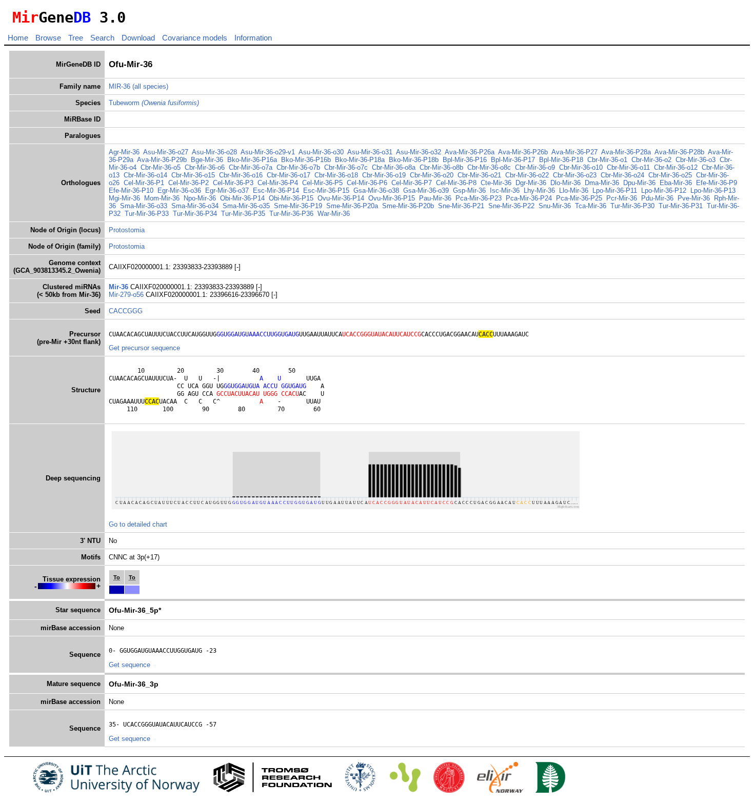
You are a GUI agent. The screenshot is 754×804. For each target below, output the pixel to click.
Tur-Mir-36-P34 (195, 213)
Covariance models (194, 37)
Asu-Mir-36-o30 (321, 152)
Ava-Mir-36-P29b (162, 160)
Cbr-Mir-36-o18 (336, 175)
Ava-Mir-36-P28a (626, 152)
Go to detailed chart (138, 524)
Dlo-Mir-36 (565, 183)
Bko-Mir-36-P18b (414, 160)
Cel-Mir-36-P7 (411, 183)
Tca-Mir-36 (590, 206)
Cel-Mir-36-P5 (322, 183)
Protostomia (127, 230)
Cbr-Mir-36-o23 (575, 175)
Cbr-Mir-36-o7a (250, 167)
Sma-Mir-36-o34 (195, 206)
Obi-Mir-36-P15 (291, 198)
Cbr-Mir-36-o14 (145, 175)
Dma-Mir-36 (602, 183)
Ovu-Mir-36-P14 (341, 198)
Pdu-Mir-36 (657, 198)
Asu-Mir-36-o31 (369, 152)
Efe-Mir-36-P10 (131, 190)
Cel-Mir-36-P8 (456, 183)
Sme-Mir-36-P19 (298, 206)
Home (18, 37)
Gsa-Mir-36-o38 (376, 190)
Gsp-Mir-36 (469, 190)
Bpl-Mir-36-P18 (561, 160)
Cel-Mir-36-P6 (367, 183)
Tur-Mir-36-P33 (147, 213)
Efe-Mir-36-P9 (716, 183)
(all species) (150, 86)
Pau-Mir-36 (435, 198)
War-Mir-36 (334, 213)
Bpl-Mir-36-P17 (513, 160)
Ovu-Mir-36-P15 (391, 198)
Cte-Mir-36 (496, 183)
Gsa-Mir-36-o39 (426, 190)
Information (253, 37)
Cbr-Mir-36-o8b (441, 167)
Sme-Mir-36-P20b (408, 206)
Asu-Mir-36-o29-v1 (268, 152)
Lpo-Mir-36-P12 (663, 190)
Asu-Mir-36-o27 (165, 152)
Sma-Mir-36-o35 (246, 206)
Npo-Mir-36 (200, 198)
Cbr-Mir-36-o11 (628, 167)
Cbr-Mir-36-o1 (607, 160)
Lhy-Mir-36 (539, 190)
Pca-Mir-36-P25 (579, 198)
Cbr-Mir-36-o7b (298, 167)
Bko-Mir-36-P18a (360, 160)
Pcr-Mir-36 (621, 198)
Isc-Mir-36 (505, 190)
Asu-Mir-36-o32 (418, 152)
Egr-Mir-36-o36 (179, 190)
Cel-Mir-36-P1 (144, 183)
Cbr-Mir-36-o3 (696, 160)
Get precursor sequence (144, 348)
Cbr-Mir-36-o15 (193, 175)
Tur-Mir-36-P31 (681, 206)
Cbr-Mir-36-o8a (393, 167)
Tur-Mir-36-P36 (291, 213)
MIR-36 (119, 86)
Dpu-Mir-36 (639, 183)
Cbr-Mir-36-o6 (205, 167)
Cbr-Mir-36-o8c (489, 167)
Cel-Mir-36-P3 (233, 183)
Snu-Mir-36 (555, 206)
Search (102, 37)
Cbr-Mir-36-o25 (670, 175)
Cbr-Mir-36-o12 (676, 167)
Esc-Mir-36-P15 (326, 190)
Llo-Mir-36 (573, 190)
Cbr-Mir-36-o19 (384, 175)
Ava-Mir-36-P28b (679, 152)
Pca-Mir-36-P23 (478, 198)
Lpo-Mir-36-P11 (614, 190)
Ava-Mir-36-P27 (574, 152)
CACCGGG (126, 311)
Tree (75, 37)
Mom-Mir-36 (162, 198)
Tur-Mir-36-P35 (243, 213)
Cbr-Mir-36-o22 (527, 175)
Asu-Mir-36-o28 (214, 152)
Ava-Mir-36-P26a (469, 152)
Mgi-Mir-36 (124, 198)
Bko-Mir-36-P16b (306, 160)
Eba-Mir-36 (676, 183)
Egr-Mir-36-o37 (227, 190)
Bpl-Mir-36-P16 (465, 160)
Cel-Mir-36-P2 (188, 183)
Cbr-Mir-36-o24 (622, 175)
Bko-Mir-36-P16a (252, 160)
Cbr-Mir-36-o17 (288, 175)
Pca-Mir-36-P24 (529, 198)
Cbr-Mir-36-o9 (535, 167)
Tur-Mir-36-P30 (632, 206)
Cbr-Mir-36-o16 (241, 175)
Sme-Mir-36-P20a (352, 206)
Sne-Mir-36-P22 (511, 206)
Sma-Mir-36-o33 (143, 206)
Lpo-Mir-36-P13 (713, 190)
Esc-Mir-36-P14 (276, 190)
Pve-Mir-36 (694, 198)
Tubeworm (154, 103)
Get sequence (129, 665)
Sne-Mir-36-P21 (461, 206)
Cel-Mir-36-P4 (277, 183)
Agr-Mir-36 (124, 152)
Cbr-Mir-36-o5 (161, 167)
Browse (48, 37)
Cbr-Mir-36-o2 (651, 160)
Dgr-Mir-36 (530, 183)
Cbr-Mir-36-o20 (431, 175)
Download (138, 37)
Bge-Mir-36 (207, 160)
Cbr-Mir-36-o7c (346, 167)
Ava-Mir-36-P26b (523, 152)
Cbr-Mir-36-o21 (479, 175)
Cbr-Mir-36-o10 (581, 167)
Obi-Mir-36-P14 (242, 198)
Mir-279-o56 (127, 294)
